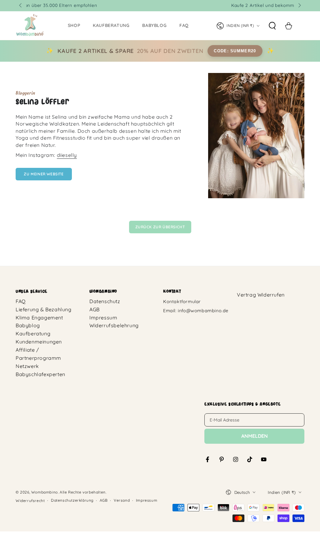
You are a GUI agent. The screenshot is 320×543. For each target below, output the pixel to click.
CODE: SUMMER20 (235, 51)
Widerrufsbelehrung (114, 325)
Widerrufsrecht (30, 500)
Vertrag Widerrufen (261, 295)
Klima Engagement (39, 317)
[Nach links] (21, 5)
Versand (122, 500)
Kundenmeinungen (39, 342)
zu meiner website (43, 174)
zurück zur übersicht (160, 227)
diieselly (67, 155)
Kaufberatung (33, 333)
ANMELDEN (254, 436)
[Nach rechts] (299, 5)
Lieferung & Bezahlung (44, 309)
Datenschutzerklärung (72, 500)
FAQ (21, 301)
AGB (94, 309)
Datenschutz (104, 301)
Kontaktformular (182, 301)
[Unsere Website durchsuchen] (272, 26)
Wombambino (44, 492)
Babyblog (28, 325)
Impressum (103, 317)
